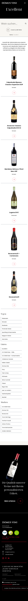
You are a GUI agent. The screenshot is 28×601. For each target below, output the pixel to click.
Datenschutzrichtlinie (7, 584)
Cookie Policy (10, 537)
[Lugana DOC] (14, 197)
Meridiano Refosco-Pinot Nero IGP (14, 170)
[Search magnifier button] (25, 23)
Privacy (4, 537)
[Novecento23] (14, 282)
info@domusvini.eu (10, 552)
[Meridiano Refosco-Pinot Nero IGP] (14, 154)
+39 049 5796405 (9, 554)
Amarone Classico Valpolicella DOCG (14, 127)
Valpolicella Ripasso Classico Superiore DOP (14, 83)
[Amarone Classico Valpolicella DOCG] (14, 111)
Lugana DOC (14, 212)
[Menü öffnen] (24, 3)
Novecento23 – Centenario (14, 255)
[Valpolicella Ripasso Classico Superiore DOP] (14, 67)
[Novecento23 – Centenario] (14, 239)
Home (11, 35)
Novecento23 (14, 297)
